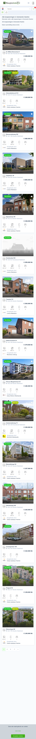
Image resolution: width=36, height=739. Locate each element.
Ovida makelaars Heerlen (13, 66)
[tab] (33, 9)
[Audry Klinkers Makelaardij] (4, 395)
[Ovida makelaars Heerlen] (4, 65)
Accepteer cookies (18, 736)
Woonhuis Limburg (12, 354)
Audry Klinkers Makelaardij (14, 396)
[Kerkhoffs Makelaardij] (4, 436)
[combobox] (16, 9)
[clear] (29, 9)
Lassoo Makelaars (12, 148)
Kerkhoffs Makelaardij (12, 437)
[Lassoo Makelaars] (4, 147)
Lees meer (18, 731)
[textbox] (18, 9)
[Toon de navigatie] (28, 3)
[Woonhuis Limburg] (4, 353)
